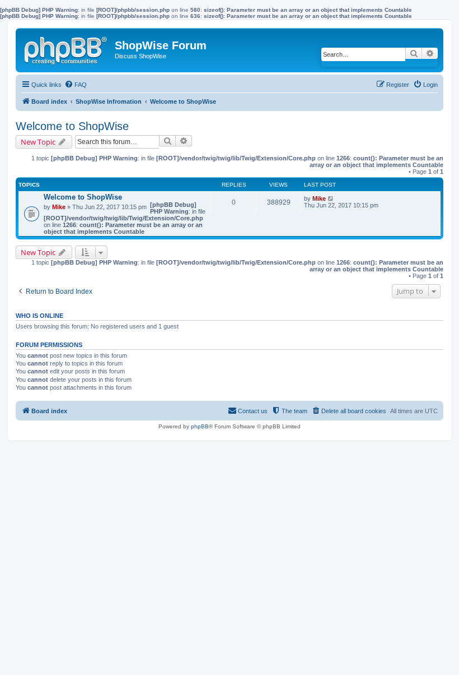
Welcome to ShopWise (72, 126)
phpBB (200, 426)
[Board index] (66, 48)
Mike (58, 207)
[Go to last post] (331, 198)
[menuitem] (75, 84)
